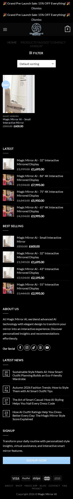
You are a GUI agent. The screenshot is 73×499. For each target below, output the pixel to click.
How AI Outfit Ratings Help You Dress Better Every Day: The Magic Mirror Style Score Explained (39, 415)
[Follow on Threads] (40, 348)
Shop (19, 485)
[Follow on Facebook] (20, 348)
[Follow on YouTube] (47, 348)
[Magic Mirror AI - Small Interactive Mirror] (19, 94)
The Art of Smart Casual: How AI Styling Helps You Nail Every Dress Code (38, 401)
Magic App (31, 485)
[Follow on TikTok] (34, 348)
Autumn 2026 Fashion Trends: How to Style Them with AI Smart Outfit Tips (41, 389)
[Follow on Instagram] (27, 348)
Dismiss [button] (36, 8)
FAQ (64, 485)
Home (12, 42)
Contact (54, 485)
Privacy (37, 488)
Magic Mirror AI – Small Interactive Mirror (17, 121)
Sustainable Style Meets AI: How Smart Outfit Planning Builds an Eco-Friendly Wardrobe (38, 375)
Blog (43, 485)
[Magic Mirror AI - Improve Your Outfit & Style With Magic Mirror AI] (36, 29)
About (9, 485)
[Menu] (5, 29)
